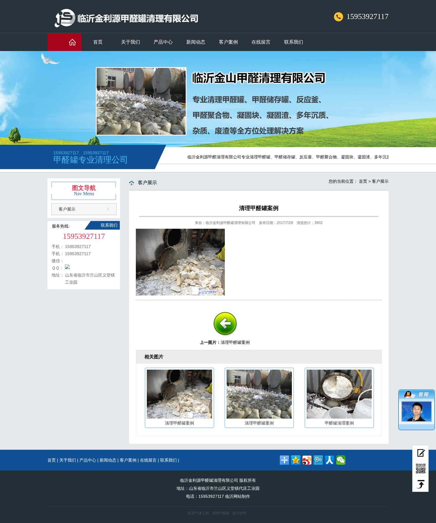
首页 (98, 41)
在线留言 (261, 41)
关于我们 (130, 41)
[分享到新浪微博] (307, 460)
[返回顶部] (420, 484)
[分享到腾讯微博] (318, 460)
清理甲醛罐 (221, 513)
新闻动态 (195, 41)
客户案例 (228, 41)
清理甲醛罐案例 (235, 342)
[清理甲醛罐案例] (225, 338)
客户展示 (67, 209)
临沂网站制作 (237, 496)
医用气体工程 (198, 513)
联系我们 (293, 41)
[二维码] (420, 468)
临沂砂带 (239, 513)
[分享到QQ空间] (295, 460)
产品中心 (163, 41)
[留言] (420, 453)
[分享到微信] (341, 460)
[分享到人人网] (329, 460)
